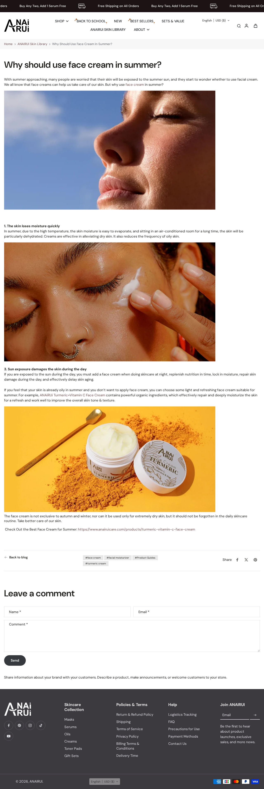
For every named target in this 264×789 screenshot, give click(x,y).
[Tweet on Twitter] (246, 559)
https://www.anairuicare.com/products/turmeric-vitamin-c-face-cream (136, 529)
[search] (238, 25)
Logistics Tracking (182, 714)
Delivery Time (127, 755)
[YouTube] (8, 736)
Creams (70, 741)
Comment (18, 624)
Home (8, 44)
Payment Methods (183, 736)
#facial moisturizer (118, 557)
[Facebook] (8, 725)
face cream (135, 84)
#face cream (93, 557)
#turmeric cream (95, 563)
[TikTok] (40, 725)
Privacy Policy (127, 736)
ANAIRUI (35, 781)
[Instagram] (30, 725)
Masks (69, 719)
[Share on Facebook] (237, 559)
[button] (216, 20)
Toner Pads (73, 748)
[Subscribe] (255, 715)
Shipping (123, 721)
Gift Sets (71, 755)
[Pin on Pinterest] (255, 559)
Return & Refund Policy (134, 714)
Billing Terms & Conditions (127, 746)
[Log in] (246, 25)
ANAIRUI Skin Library (32, 44)
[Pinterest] (19, 725)
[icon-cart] (255, 25)
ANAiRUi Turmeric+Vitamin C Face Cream (72, 395)
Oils (67, 734)
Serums (70, 727)
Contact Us (177, 743)
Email (143, 612)
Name (15, 612)
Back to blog (18, 557)
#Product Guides (145, 557)
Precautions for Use (184, 729)
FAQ (171, 721)
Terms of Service (129, 729)
